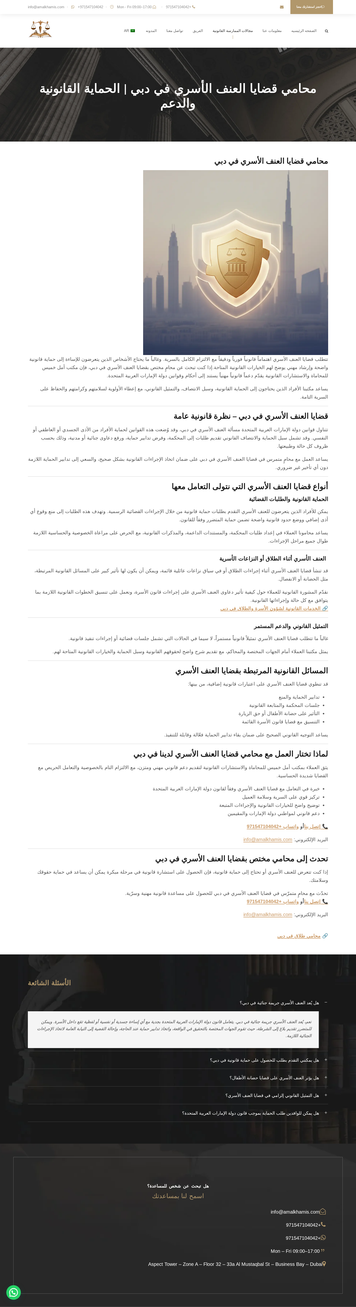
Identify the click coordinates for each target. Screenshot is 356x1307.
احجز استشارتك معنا (309, 6)
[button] (13, 1292)
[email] (282, 7)
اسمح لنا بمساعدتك (178, 1196)
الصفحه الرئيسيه (304, 31)
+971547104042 (178, 7)
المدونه (151, 31)
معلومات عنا (272, 31)
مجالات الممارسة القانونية (233, 31)
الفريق (198, 31)
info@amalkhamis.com (46, 7)
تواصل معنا (174, 31)
